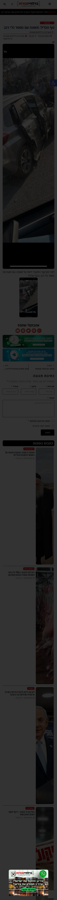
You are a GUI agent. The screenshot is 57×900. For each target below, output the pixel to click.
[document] (28, 450)
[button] (13, 874)
